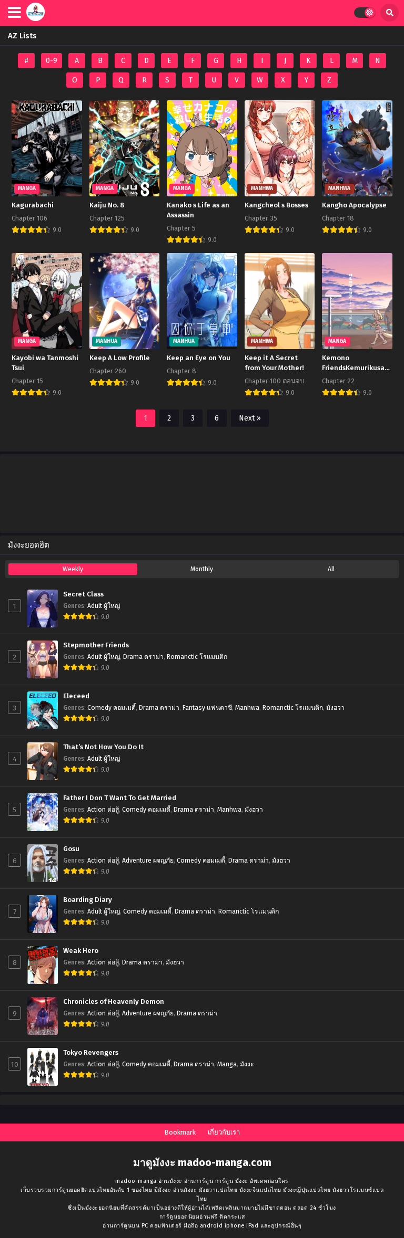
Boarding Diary (87, 900)
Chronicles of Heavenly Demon (113, 1002)
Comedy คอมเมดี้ (111, 707)
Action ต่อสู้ (103, 809)
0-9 (51, 60)
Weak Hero (80, 951)
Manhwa (247, 707)
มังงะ (247, 1064)
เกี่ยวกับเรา (224, 1132)
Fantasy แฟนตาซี (207, 707)
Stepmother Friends (96, 645)
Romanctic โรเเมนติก (197, 656)
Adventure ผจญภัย (148, 860)
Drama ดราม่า (143, 656)
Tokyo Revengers (90, 1052)
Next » (250, 418)
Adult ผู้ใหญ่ (103, 606)
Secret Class (83, 594)
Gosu (71, 849)
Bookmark (180, 1132)
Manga (227, 1064)
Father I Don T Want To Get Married (119, 798)
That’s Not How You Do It (103, 747)
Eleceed (76, 696)
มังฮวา (335, 707)
